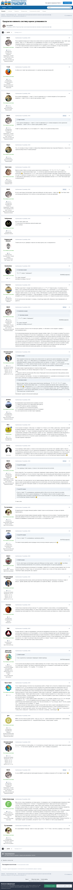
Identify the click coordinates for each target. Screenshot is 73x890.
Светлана (8, 167)
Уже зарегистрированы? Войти (53, 2)
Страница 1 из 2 (18, 32)
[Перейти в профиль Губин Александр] (8, 804)
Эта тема (65, 7)
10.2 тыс (9, 230)
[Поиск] (70, 7)
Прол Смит (8, 682)
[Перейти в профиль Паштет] (8, 290)
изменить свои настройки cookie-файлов (19, 886)
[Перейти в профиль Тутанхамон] (8, 512)
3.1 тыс (9, 727)
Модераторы (24, 11)
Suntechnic (8, 266)
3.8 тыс (9, 519)
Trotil (8, 67)
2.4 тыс (9, 811)
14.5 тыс (9, 105)
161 (9, 568)
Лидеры (44, 11)
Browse (4, 7)
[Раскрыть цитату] (17, 119)
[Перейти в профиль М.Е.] (8, 430)
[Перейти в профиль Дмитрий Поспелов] (8, 657)
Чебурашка (8, 218)
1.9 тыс (9, 179)
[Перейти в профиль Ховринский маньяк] (8, 246)
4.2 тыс (9, 437)
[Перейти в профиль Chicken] (8, 610)
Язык (26, 879)
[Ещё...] (69, 38)
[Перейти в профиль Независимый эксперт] (8, 358)
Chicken (8, 605)
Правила (17, 11)
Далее (8, 32)
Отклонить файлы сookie (64, 886)
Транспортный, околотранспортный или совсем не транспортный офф (33, 27)
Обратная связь (35, 879)
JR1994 (8, 399)
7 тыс (9, 278)
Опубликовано (22, 37)
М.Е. (8, 424)
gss (8, 715)
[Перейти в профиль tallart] (8, 561)
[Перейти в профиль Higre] (8, 98)
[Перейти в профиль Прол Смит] (8, 688)
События (10, 11)
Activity (10, 7)
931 (9, 664)
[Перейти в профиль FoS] (8, 633)
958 (9, 253)
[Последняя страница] (12, 32)
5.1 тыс (9, 79)
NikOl (11, 25)
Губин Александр (8, 799)
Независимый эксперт (8, 352)
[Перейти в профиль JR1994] (8, 405)
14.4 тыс (9, 297)
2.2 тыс (9, 695)
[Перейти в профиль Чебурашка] (8, 223)
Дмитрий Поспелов (8, 651)
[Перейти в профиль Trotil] (8, 72)
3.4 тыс (9, 365)
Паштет (8, 285)
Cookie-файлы (44, 879)
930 (9, 617)
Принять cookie (51, 886)
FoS (8, 628)
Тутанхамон (8, 507)
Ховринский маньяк (8, 240)
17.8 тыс (9, 50)
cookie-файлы (12, 885)
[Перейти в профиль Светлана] (8, 172)
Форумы (3, 11)
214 (9, 640)
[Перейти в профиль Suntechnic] (8, 271)
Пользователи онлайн (35, 11)
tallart (8, 556)
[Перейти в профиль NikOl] (4, 26)
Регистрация (67, 2)
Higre (8, 93)
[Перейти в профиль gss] (8, 720)
